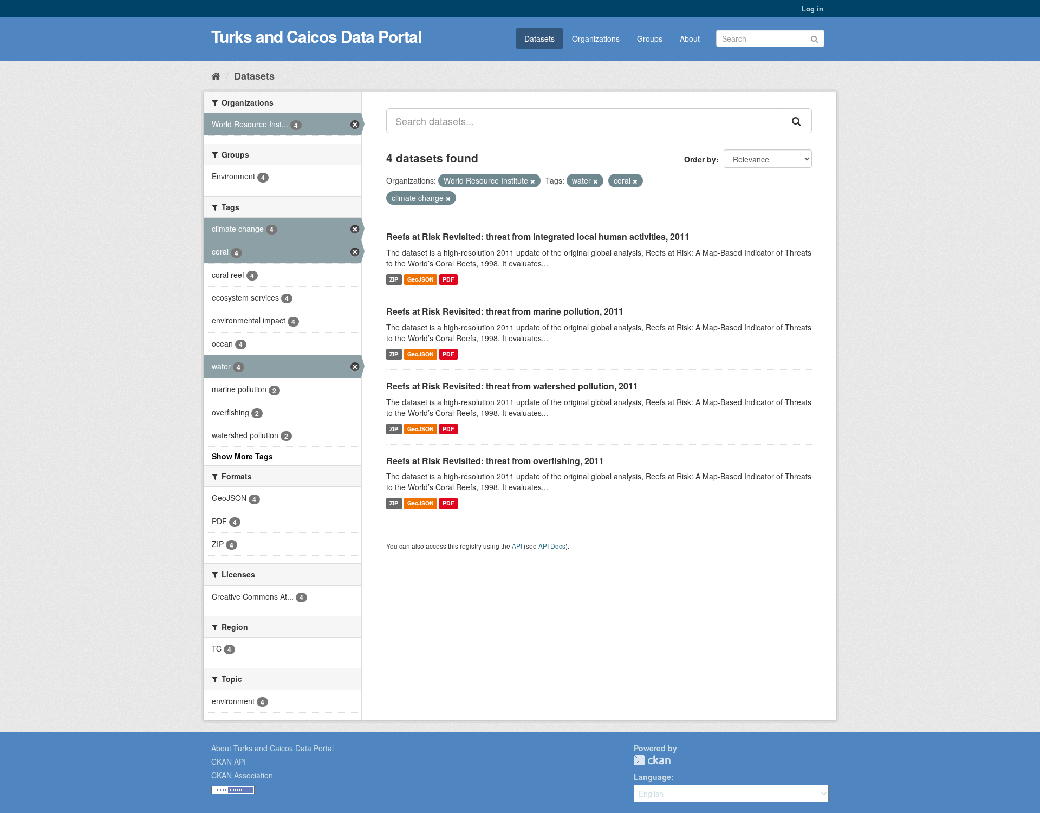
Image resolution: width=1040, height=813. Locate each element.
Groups (649, 38)
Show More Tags (242, 456)
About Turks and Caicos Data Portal (272, 748)
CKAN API (228, 761)
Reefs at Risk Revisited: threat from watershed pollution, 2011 (512, 386)
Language (652, 776)
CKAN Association (242, 775)
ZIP (393, 279)
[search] (797, 120)
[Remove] (532, 181)
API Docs (552, 545)
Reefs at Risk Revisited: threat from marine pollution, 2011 (504, 311)
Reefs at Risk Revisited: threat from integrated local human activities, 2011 (538, 236)
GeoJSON (420, 279)
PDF (448, 279)
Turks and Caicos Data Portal (316, 36)
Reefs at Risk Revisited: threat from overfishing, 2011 (495, 460)
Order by (700, 159)
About (690, 38)
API (517, 545)
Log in (812, 8)
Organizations (596, 38)
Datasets (539, 38)
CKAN (652, 760)
